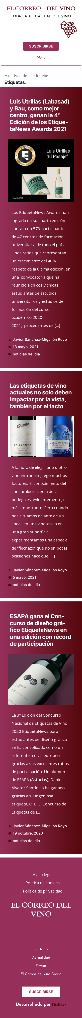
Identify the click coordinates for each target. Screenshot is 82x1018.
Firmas (41, 966)
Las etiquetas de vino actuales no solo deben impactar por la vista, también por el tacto (41, 396)
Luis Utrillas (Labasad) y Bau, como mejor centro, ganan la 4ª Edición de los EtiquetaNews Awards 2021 (39, 115)
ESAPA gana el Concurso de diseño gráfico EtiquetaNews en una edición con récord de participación (40, 630)
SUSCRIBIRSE (41, 46)
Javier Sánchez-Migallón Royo (40, 339)
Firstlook (59, 1005)
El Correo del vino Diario (41, 974)
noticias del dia (26, 354)
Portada (41, 949)
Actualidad (41, 958)
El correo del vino (41, 8)
